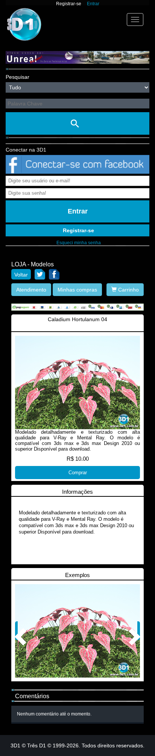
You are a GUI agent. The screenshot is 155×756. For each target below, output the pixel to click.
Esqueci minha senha (78, 242)
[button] (16, 630)
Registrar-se (68, 3)
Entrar (93, 3)
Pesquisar (17, 77)
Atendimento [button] (31, 290)
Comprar (77, 472)
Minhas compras (77, 290)
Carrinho (128, 290)
